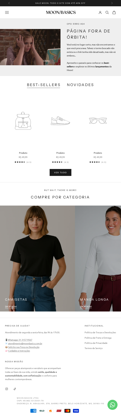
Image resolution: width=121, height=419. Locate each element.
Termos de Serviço (94, 348)
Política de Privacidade (96, 342)
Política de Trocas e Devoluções (100, 332)
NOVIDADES (80, 85)
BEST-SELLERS (44, 85)
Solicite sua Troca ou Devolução (23, 347)
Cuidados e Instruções (19, 350)
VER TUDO (60, 172)
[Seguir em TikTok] (14, 388)
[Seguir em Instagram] (6, 388)
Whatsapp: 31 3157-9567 (20, 339)
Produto (23, 152)
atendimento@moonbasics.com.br (25, 343)
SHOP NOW (11, 306)
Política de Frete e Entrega (98, 337)
